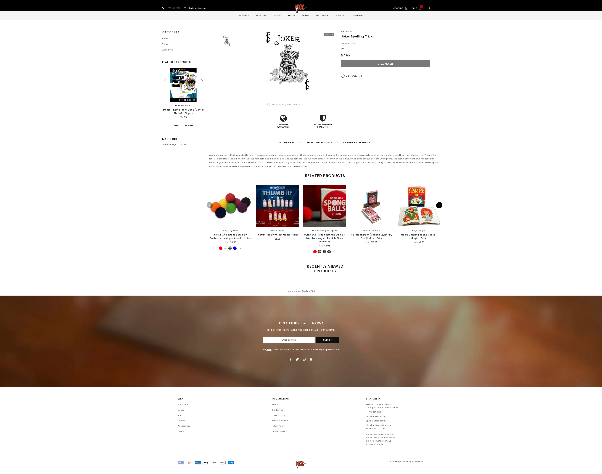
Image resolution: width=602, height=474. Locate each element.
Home (290, 291)
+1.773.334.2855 (173, 8)
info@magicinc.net (197, 8)
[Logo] (301, 8)
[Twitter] (297, 359)
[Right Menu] (438, 8)
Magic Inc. (347, 31)
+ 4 (239, 248)
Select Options (183, 125)
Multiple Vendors (183, 105)
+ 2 (333, 251)
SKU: (343, 48)
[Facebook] (290, 359)
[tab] (324, 176)
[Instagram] (304, 359)
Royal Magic (418, 230)
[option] (183, 98)
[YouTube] (311, 359)
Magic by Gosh (230, 230)
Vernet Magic (277, 230)
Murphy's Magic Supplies (324, 230)
